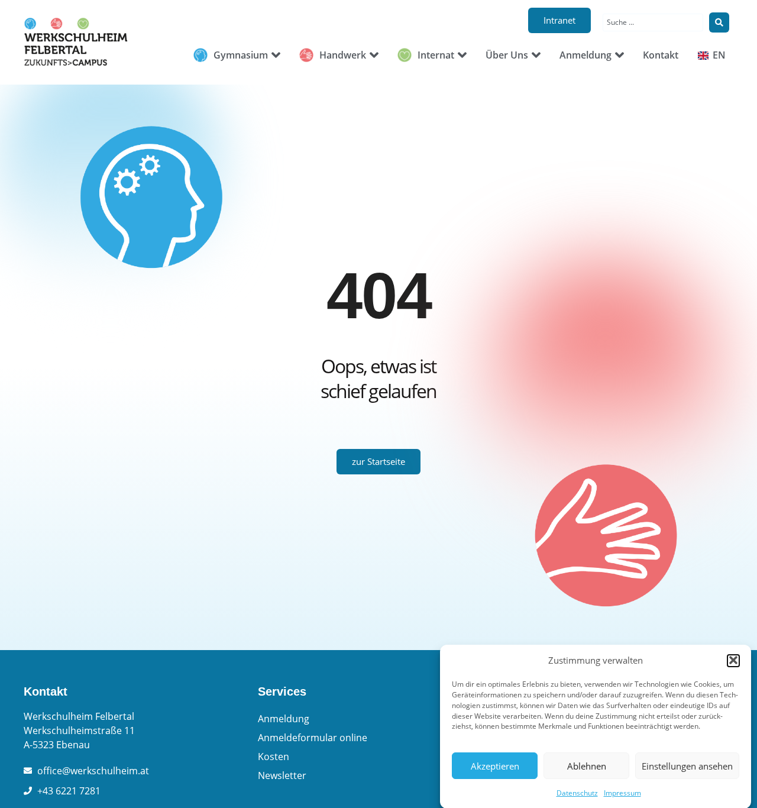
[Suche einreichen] (719, 22)
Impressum (622, 793)
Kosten (273, 756)
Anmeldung (283, 718)
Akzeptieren (495, 766)
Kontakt (45, 691)
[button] (733, 660)
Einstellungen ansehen (687, 766)
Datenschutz (577, 793)
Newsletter (282, 775)
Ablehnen (586, 766)
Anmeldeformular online (312, 737)
